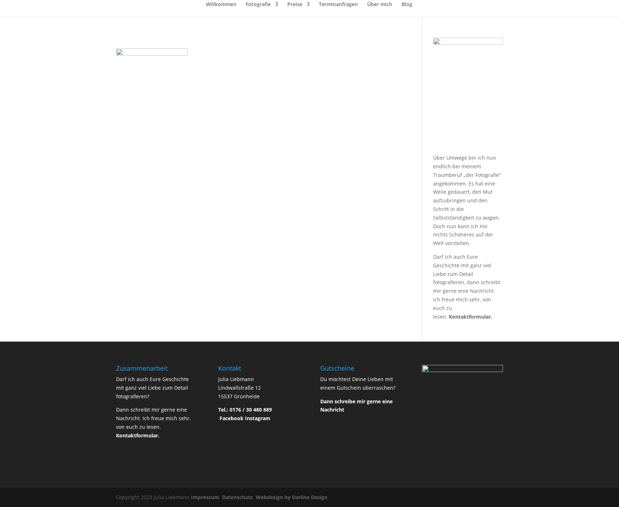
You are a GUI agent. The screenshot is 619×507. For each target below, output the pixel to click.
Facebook (232, 418)
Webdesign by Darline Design (292, 497)
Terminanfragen (338, 5)
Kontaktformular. (470, 316)
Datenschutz (238, 497)
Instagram (257, 418)
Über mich (379, 5)
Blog (407, 5)
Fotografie (258, 5)
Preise (294, 5)
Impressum (206, 497)
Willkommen (221, 5)
